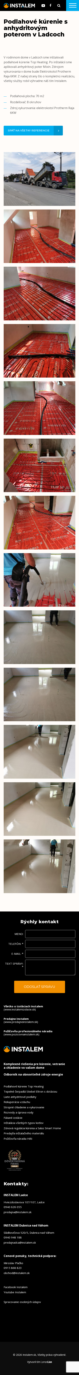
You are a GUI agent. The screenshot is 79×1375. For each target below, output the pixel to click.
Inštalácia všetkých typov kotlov (24, 1123)
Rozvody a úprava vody (18, 1112)
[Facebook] (50, 5)
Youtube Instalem (15, 1292)
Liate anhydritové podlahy (20, 1097)
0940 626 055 (13, 1207)
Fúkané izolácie (13, 1118)
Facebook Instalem (16, 1287)
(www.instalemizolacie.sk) (23, 1007)
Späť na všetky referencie (28, 130)
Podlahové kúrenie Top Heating (24, 1086)
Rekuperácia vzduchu (17, 1102)
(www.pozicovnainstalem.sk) (28, 1032)
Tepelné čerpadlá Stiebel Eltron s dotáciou (30, 1091)
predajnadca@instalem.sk (20, 1242)
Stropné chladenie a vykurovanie (24, 1107)
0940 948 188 (13, 1237)
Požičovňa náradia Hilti (18, 1138)
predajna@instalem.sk (17, 1212)
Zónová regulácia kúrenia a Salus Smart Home (32, 1128)
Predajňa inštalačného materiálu (24, 1133)
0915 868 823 (13, 1268)
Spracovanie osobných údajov (22, 1302)
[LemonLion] (46, 1362)
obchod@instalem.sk (17, 1273)
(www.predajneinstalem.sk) (21, 1020)
